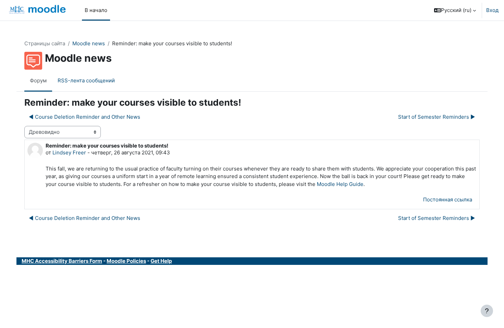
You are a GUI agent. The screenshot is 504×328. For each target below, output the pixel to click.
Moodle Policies (126, 261)
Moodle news (88, 43)
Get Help (161, 261)
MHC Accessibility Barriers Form (62, 261)
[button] (455, 10)
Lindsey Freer (69, 152)
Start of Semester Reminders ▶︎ (436, 117)
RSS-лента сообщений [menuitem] (86, 80)
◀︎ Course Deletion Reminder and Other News (84, 117)
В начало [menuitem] (96, 10)
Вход (492, 10)
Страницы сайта (44, 43)
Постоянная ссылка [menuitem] (447, 199)
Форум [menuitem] (38, 80)
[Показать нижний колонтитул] (487, 311)
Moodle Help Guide (340, 184)
